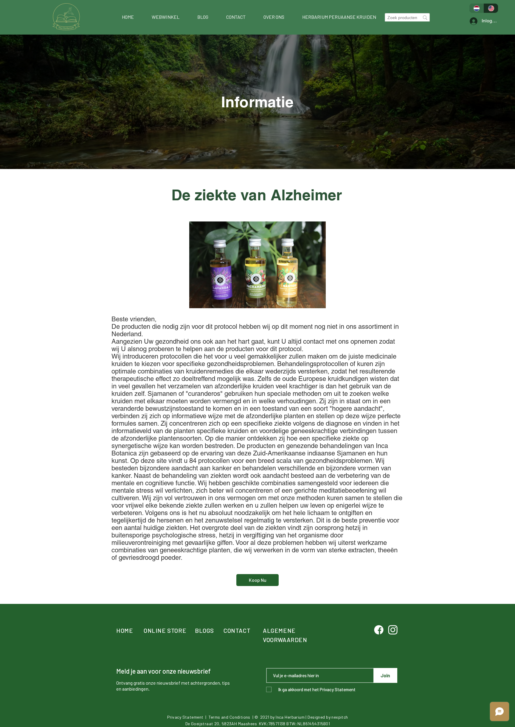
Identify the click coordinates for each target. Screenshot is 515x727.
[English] (491, 8)
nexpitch (339, 717)
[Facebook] (379, 630)
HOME (124, 630)
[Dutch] (476, 8)
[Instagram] (393, 630)
